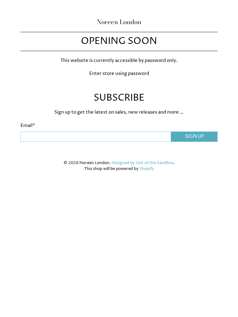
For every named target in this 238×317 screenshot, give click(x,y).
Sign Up (194, 136)
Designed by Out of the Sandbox (143, 163)
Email (27, 125)
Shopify (146, 169)
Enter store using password (119, 73)
